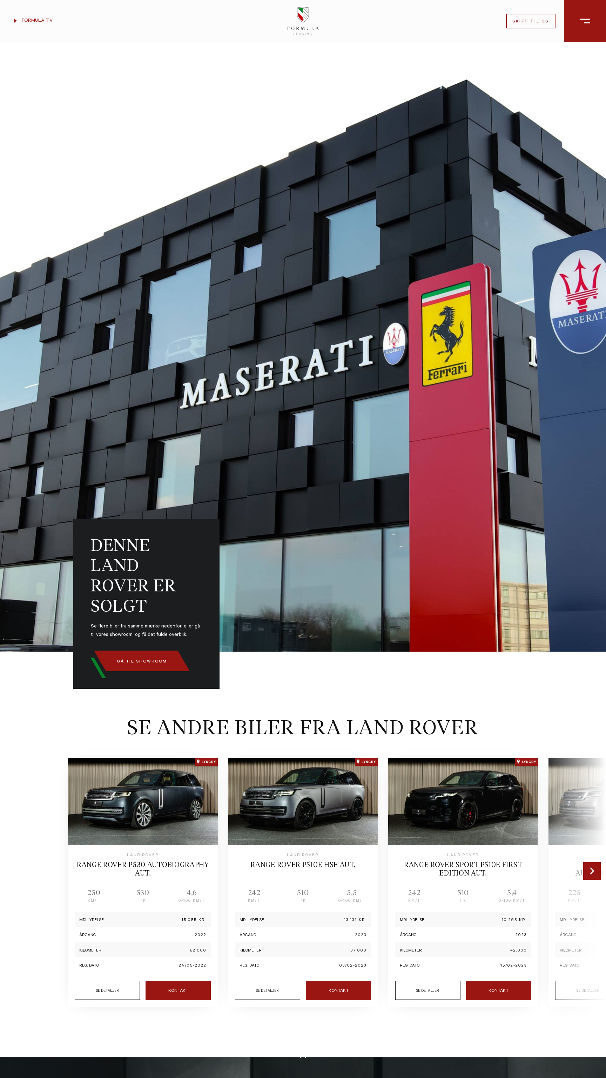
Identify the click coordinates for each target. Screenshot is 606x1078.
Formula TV (36, 21)
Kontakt (178, 991)
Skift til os (530, 22)
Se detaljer (107, 991)
